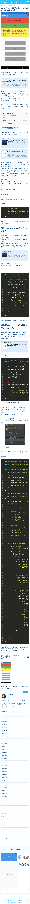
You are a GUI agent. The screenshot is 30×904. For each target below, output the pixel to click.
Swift (2, 829)
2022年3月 (4, 718)
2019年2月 (4, 787)
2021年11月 (4, 730)
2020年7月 (4, 758)
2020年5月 (4, 765)
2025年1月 (4, 711)
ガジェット (4, 835)
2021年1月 (4, 740)
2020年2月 (4, 774)
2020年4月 (4, 768)
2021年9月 (4, 736)
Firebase (3, 807)
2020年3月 (4, 771)
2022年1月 (4, 724)
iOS (2, 819)
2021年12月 (4, 727)
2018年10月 (4, 793)
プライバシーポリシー (11, 900)
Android (3, 800)
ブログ (3, 841)
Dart (16, 5)
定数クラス (5, 117)
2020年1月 (4, 777)
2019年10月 (4, 780)
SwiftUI (3, 832)
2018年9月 (4, 796)
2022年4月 (4, 714)
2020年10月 (4, 749)
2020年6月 (4, 762)
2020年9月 (4, 752)
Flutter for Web (5, 813)
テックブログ (4, 838)
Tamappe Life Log (9, 2)
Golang (3, 816)
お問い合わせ (20, 900)
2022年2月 (4, 721)
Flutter (3, 810)
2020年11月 (4, 746)
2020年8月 (4, 755)
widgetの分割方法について (9, 115)
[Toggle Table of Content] (25, 114)
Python (3, 822)
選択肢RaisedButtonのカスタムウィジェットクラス (15, 121)
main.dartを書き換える (8, 123)
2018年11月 (4, 790)
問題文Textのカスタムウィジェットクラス (13, 119)
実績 (2, 844)
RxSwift (3, 825)
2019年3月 (4, 784)
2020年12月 (4, 743)
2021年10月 (4, 733)
